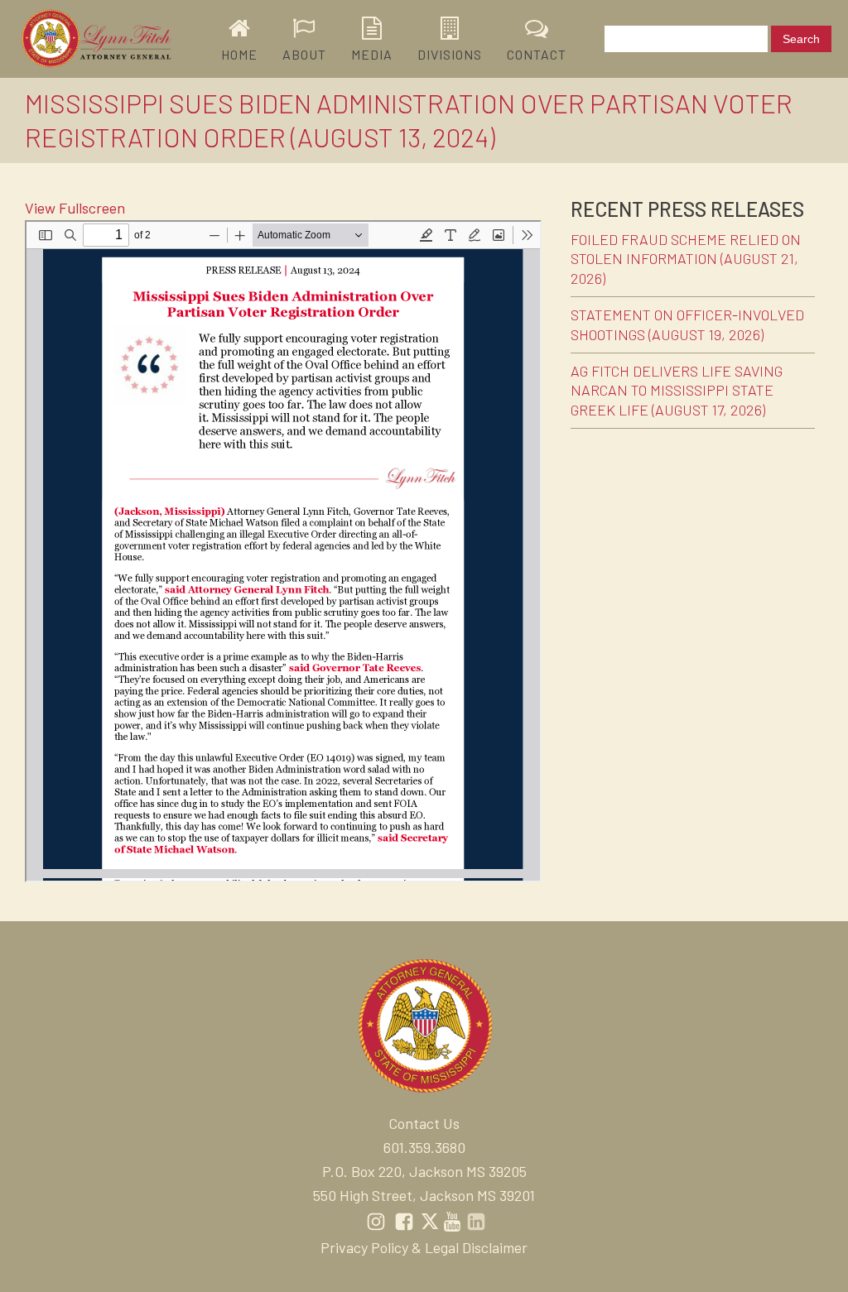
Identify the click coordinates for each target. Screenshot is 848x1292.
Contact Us (424, 1123)
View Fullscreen (75, 208)
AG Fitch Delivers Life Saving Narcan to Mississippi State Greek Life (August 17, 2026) (677, 390)
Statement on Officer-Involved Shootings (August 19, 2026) (687, 324)
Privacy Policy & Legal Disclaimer (424, 1247)
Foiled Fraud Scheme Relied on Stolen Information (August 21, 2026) (686, 258)
